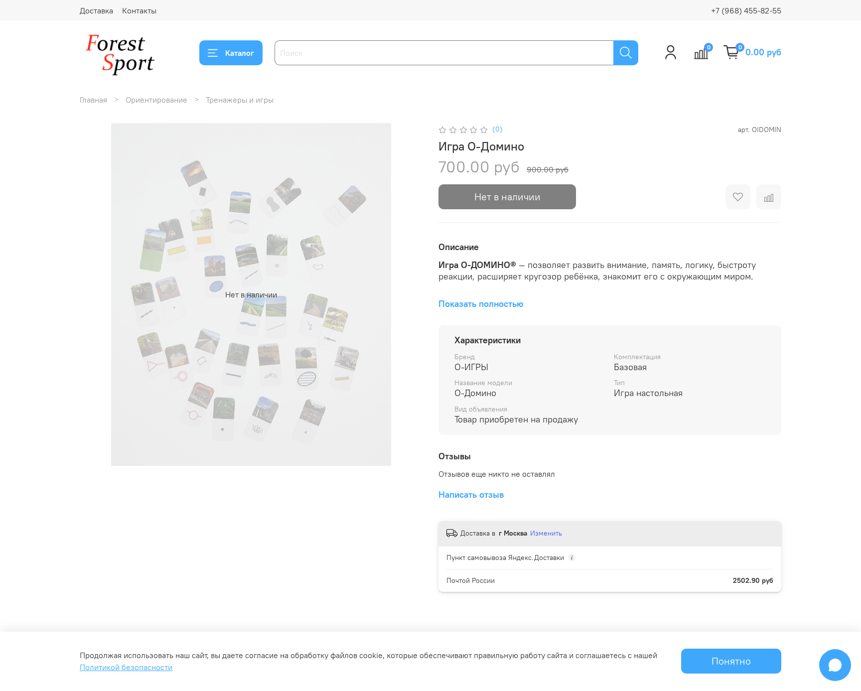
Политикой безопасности (126, 667)
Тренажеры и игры (240, 100)
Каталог (239, 53)
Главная (93, 100)
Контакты (139, 10)
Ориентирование (156, 100)
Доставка (96, 10)
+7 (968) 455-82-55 (746, 10)
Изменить (546, 533)
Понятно (731, 661)
